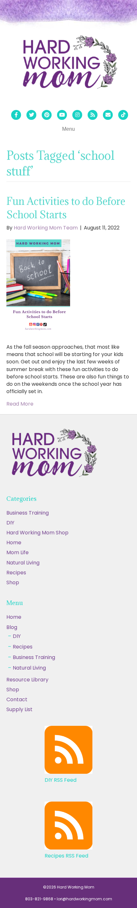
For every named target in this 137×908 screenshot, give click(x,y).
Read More (19, 403)
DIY (10, 522)
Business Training (27, 512)
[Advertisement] (68, 836)
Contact (16, 699)
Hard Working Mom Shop (37, 532)
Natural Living (23, 562)
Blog (11, 627)
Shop (12, 582)
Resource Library (27, 679)
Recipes (16, 572)
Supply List (19, 709)
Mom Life (17, 552)
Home (13, 542)
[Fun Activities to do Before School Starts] (38, 287)
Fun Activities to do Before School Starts (65, 208)
